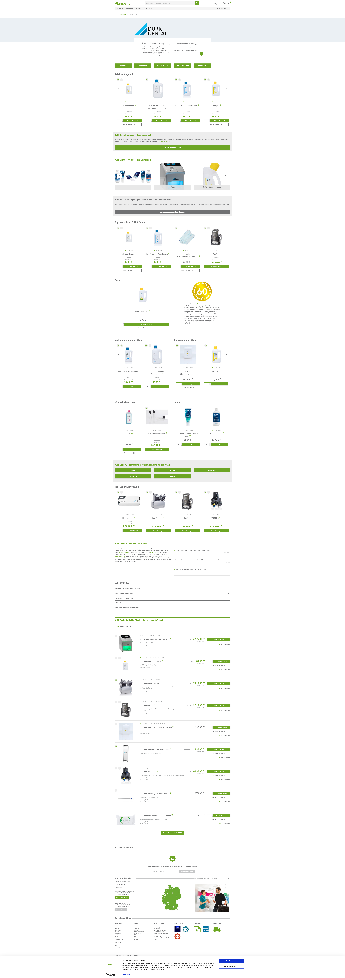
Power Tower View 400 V (154, 749)
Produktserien (162, 65)
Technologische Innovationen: (124, 598)
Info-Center (137, 934)
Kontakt (136, 939)
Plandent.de (117, 927)
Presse (116, 936)
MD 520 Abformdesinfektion (156, 727)
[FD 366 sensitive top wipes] (126, 819)
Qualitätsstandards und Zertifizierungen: (127, 607)
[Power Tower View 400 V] (126, 753)
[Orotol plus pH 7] (142, 295)
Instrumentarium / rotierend (161, 933)
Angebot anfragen (216, 266)
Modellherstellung (158, 936)
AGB (116, 945)
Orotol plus (215, 105)
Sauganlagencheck (182, 65)
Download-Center (119, 934)
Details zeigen (126, 974)
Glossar (136, 938)
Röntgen (133, 470)
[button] (215, 3)
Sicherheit (117, 941)
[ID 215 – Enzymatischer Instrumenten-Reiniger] (158, 88)
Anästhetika (157, 928)
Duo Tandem (157, 518)
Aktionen (123, 65)
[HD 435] (128, 417)
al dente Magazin (119, 939)
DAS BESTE (143, 65)
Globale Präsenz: (120, 603)
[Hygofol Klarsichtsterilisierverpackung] (187, 237)
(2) (129, 124)
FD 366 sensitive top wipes (155, 816)
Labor (155, 941)
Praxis (155, 939)
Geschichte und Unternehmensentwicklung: (127, 588)
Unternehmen (118, 930)
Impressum (117, 947)
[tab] (172, 588)
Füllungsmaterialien (159, 931)
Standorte (117, 928)
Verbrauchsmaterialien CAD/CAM (162, 938)
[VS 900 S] (216, 501)
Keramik (156, 934)
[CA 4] (216, 237)
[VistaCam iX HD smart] (157, 417)
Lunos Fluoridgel (215, 434)
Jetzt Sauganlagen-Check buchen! (172, 212)
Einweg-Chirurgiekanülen (154, 793)
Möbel (172, 476)
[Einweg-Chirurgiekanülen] (126, 797)
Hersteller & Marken (139, 931)
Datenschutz (118, 942)
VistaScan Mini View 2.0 (154, 639)
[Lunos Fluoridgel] (216, 417)
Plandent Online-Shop (164, 141)
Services (117, 931)
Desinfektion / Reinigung (160, 930)
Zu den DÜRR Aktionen (172, 147)
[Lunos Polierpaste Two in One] (188, 417)
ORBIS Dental (137, 933)
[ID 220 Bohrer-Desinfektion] (187, 88)
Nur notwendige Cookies (231, 966)
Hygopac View (128, 518)
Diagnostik (133, 476)
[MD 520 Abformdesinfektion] (188, 354)
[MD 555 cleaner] (129, 88)
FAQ (135, 936)
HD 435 (128, 434)
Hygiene (173, 470)
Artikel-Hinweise (118, 944)
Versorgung (212, 470)
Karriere (116, 938)
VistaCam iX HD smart (156, 434)
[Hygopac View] (129, 501)
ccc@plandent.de (120, 887)
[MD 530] (216, 354)
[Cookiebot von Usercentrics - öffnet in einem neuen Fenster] (110, 974)
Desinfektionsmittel (120, 556)
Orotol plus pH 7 (141, 312)
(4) (216, 124)
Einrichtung (202, 65)
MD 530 (215, 371)
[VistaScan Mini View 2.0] (126, 643)
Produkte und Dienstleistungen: (124, 593)
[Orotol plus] (216, 88)
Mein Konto (137, 927)
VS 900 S (215, 518)
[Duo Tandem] (158, 501)
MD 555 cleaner (128, 105)
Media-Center (118, 933)
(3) (187, 270)
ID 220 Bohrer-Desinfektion (186, 105)
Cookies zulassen (231, 961)
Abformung (157, 927)
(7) (218, 775)
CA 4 (215, 254)
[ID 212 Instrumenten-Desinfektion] (157, 354)
